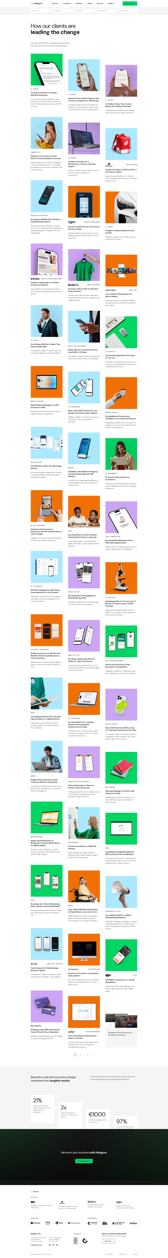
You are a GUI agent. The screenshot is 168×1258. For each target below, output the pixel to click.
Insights (111, 3)
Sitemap (135, 1254)
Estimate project (83, 1161)
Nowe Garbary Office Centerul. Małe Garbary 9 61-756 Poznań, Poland (38, 1239)
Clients (89, 3)
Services (55, 3)
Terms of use (122, 1254)
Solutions (79, 3)
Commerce (67, 3)
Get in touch (129, 3)
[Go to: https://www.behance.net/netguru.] (50, 1245)
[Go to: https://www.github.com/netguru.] (53, 1245)
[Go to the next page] (94, 1055)
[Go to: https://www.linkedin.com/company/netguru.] (57, 1245)
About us (100, 3)
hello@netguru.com (36, 1245)
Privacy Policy (109, 1254)
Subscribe (108, 1241)
